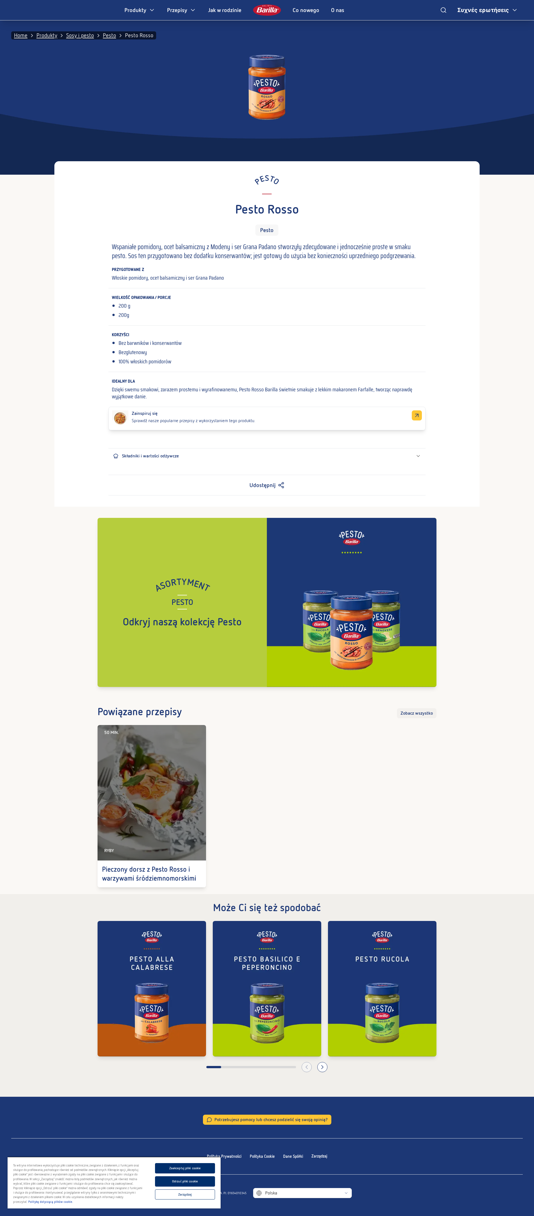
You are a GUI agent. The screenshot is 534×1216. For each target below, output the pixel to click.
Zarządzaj (319, 1156)
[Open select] (346, 1193)
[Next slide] (322, 1067)
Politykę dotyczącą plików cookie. (50, 1201)
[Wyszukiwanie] (443, 10)
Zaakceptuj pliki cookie (185, 1168)
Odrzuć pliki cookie (185, 1181)
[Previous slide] (307, 1067)
